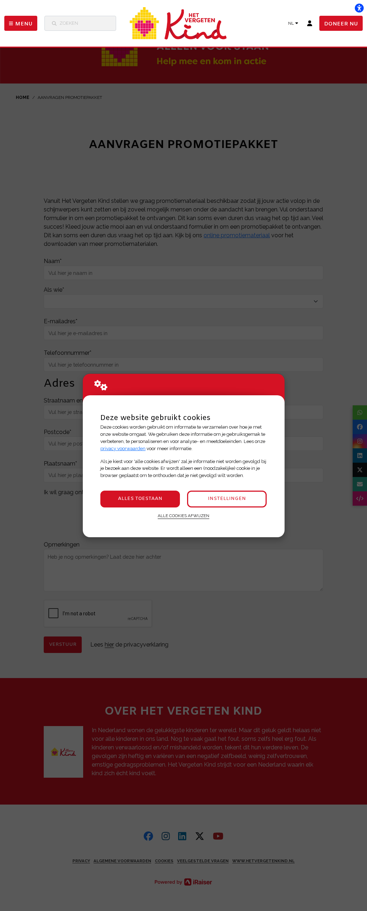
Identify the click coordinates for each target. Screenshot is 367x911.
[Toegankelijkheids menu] (359, 8)
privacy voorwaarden (123, 448)
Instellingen (227, 499)
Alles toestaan (140, 499)
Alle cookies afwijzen (183, 515)
